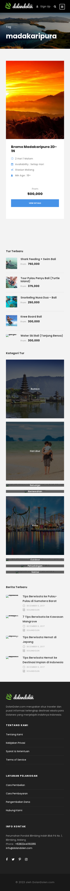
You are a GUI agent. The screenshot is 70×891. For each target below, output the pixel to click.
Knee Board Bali (31, 316)
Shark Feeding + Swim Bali (38, 259)
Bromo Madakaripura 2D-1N (34, 148)
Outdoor (35, 559)
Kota (35, 525)
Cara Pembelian (15, 785)
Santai (35, 572)
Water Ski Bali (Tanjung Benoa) (42, 335)
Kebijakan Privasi (15, 743)
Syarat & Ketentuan (17, 751)
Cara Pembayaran (17, 793)
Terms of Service (16, 759)
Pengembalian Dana (18, 802)
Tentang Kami (14, 734)
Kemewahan (35, 491)
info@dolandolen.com (19, 848)
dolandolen (33, 609)
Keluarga (35, 485)
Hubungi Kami (14, 810)
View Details (35, 203)
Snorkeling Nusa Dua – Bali (39, 297)
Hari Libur (35, 451)
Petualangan (35, 565)
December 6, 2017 (36, 605)
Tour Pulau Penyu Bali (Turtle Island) (40, 279)
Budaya (35, 388)
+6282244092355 (25, 844)
